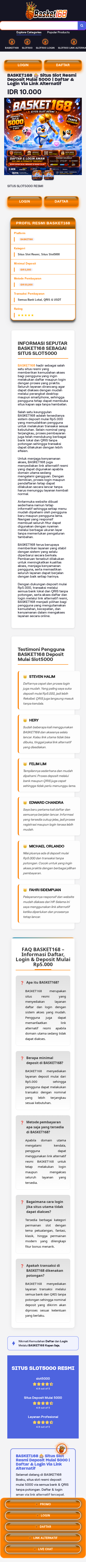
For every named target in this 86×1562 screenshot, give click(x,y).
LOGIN (23, 65)
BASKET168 (26, 365)
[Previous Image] (7, 137)
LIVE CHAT (45, 1549)
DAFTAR (63, 65)
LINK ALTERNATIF (45, 1538)
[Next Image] (78, 137)
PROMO (45, 1504)
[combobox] (39, 25)
